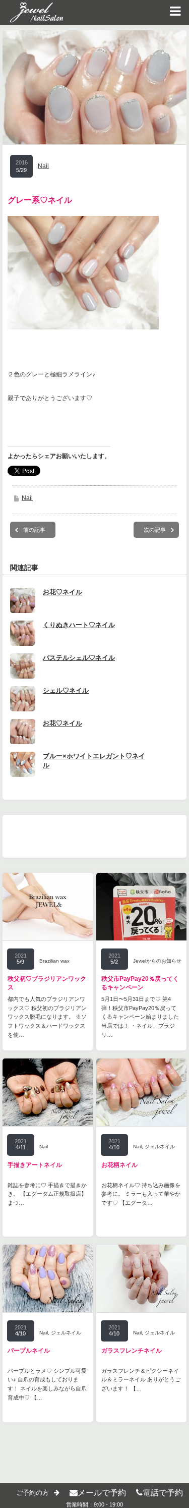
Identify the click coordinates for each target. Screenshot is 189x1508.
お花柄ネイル (119, 1164)
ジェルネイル (160, 1146)
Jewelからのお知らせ (157, 961)
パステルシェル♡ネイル (79, 657)
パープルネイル (29, 1350)
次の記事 (155, 530)
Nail (43, 166)
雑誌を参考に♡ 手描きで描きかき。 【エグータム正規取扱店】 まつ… (47, 1194)
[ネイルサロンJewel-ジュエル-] (31, 12)
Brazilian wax (54, 961)
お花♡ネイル (62, 592)
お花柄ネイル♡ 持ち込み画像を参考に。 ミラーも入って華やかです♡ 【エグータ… (140, 1194)
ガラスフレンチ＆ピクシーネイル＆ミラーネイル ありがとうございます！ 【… (140, 1379)
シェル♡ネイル (66, 690)
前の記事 (34, 530)
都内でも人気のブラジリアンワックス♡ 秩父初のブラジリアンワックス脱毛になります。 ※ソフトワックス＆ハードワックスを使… (47, 1016)
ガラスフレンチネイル (131, 1350)
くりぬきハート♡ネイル (79, 625)
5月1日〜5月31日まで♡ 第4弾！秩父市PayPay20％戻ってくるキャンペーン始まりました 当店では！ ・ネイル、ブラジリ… (140, 1016)
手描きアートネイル (35, 1164)
